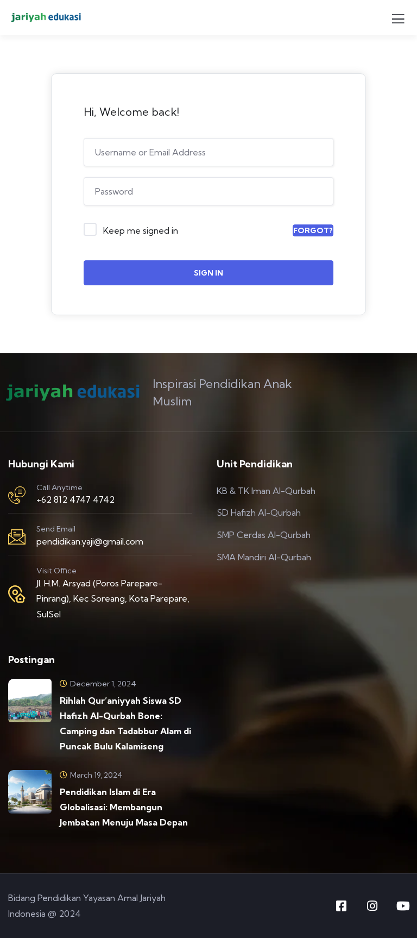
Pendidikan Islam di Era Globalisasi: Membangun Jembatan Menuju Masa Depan (124, 807)
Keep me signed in (140, 230)
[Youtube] (403, 906)
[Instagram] (372, 906)
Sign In (208, 273)
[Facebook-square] (341, 906)
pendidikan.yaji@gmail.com (89, 541)
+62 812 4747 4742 (75, 499)
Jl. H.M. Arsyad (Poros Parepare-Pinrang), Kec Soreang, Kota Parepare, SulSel (112, 599)
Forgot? (313, 230)
